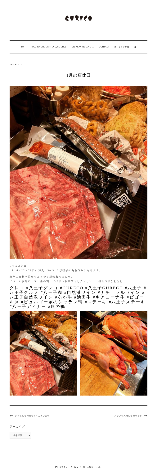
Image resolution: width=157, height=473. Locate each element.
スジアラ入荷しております (128, 415)
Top (23, 47)
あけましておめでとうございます (32, 415)
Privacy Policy (67, 466)
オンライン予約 (121, 47)
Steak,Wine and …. (83, 47)
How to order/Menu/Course (48, 47)
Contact (104, 47)
